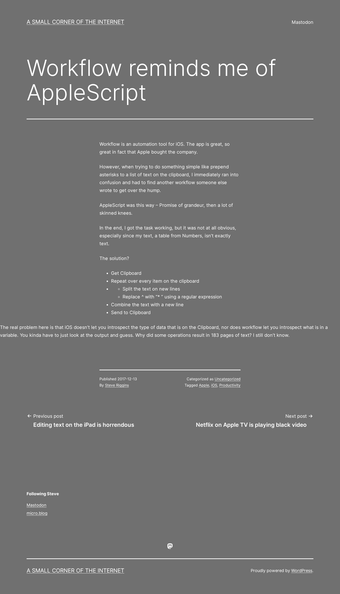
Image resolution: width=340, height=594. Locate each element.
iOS (214, 385)
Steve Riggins (117, 385)
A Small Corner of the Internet (75, 22)
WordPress (301, 570)
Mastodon (302, 22)
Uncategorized (228, 379)
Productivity (230, 385)
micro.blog (37, 513)
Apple (204, 385)
